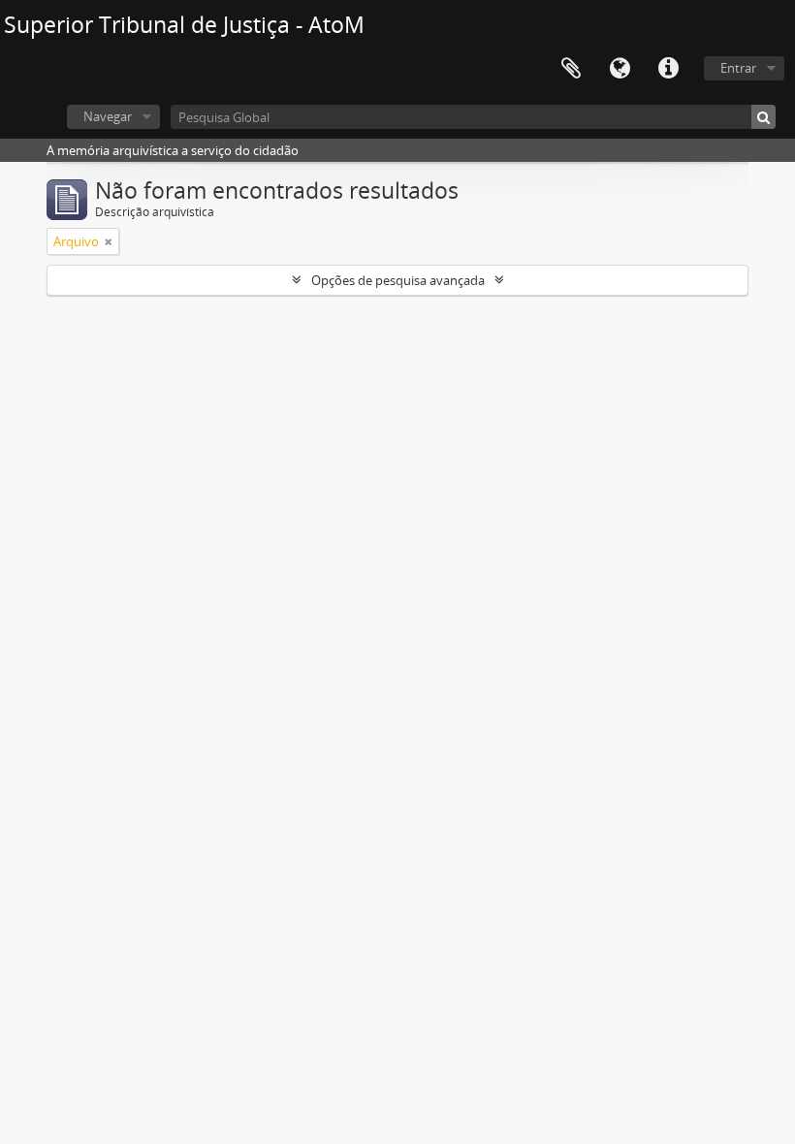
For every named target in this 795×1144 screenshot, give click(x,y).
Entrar (738, 68)
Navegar (107, 116)
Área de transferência (571, 69)
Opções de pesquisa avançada (398, 280)
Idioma (619, 69)
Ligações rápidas (668, 69)
